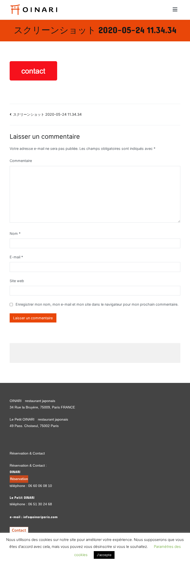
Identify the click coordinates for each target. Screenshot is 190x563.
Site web (17, 281)
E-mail (16, 257)
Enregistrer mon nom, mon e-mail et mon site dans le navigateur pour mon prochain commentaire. (97, 304)
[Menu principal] (175, 9)
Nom (15, 233)
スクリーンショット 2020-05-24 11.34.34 (47, 114)
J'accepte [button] (104, 555)
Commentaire (21, 161)
